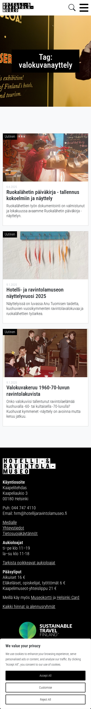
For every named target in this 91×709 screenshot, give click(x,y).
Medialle (10, 522)
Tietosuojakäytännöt (20, 533)
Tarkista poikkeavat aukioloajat (29, 562)
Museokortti (41, 597)
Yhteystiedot (13, 528)
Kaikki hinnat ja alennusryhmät (29, 606)
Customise (45, 687)
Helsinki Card (68, 597)
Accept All (45, 675)
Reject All (45, 699)
